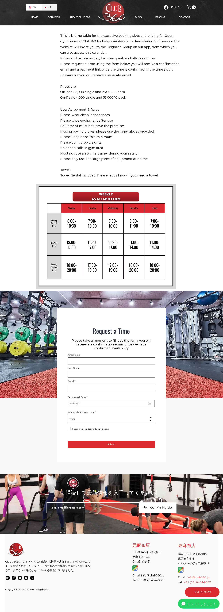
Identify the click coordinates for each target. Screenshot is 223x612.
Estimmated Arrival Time (81, 412)
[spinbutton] (109, 419)
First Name (74, 354)
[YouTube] (20, 578)
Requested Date (78, 397)
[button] (80, 17)
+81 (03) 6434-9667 (197, 582)
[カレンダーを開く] (149, 403)
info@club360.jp (152, 575)
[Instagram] (8, 578)
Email (71, 381)
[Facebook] (14, 578)
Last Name (74, 368)
